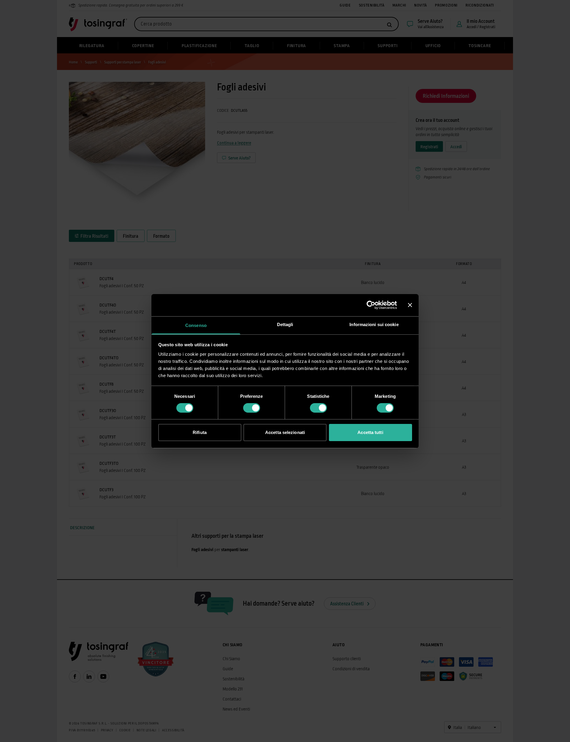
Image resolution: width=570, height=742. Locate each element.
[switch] (251, 408)
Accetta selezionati (285, 432)
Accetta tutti (370, 432)
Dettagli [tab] (285, 324)
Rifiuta (200, 432)
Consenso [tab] (196, 325)
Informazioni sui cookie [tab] (373, 324)
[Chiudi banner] (410, 305)
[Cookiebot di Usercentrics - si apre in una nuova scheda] (371, 305)
